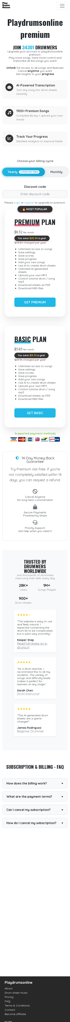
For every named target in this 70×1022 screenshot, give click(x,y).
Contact (10, 1010)
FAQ (7, 1001)
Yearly (23, 172)
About (8, 988)
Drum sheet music (16, 992)
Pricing (9, 997)
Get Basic (35, 413)
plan (34, 222)
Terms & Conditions (17, 1005)
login (17, 202)
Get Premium (35, 302)
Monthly (56, 172)
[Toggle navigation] (62, 6)
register (29, 202)
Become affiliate (15, 1014)
